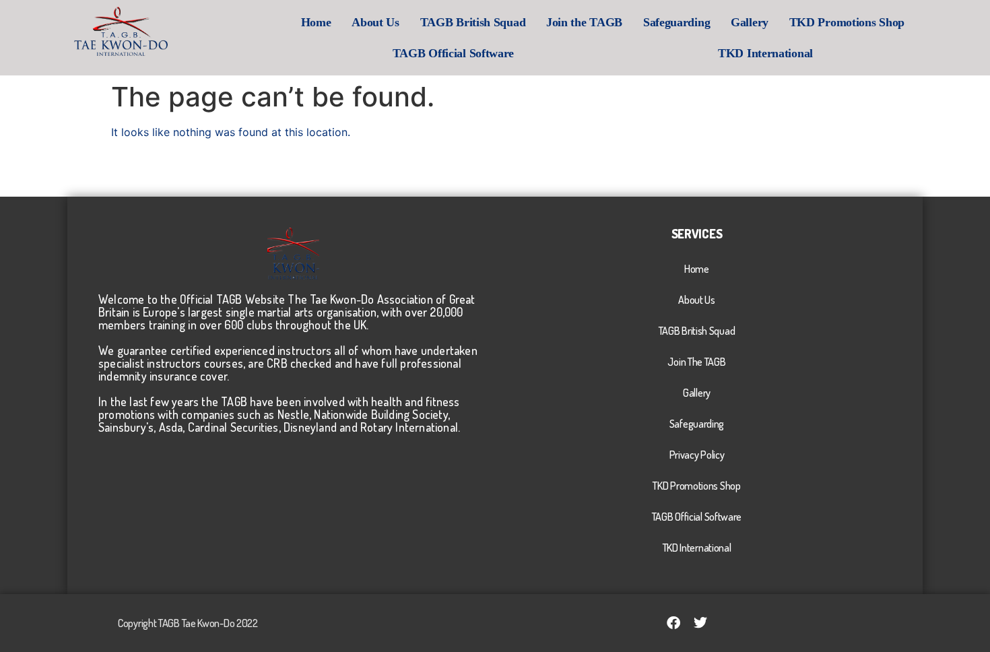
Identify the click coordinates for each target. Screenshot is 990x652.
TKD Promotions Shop (846, 22)
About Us (375, 22)
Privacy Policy (697, 454)
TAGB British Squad (473, 22)
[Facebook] (673, 623)
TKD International (765, 53)
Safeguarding (676, 22)
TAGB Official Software (453, 53)
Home (316, 22)
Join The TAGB (696, 361)
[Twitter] (700, 623)
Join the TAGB (584, 22)
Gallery (749, 22)
